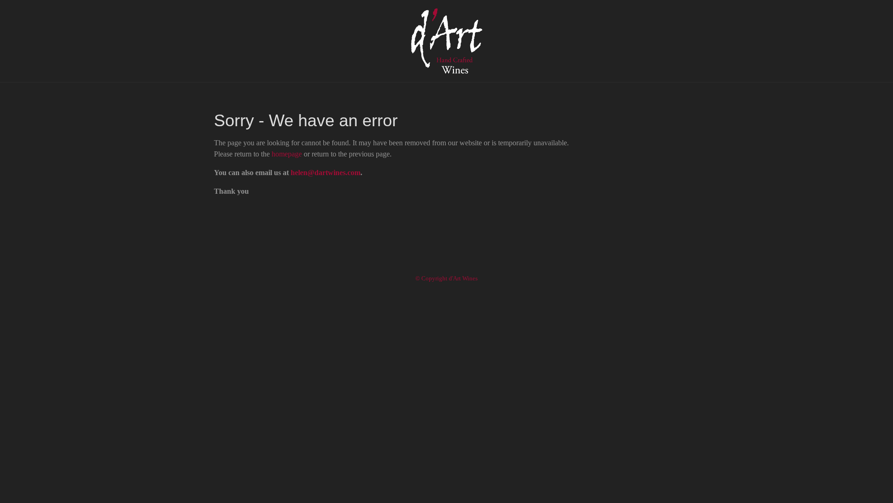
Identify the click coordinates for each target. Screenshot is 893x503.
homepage (287, 154)
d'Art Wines (446, 41)
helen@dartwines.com (325, 173)
